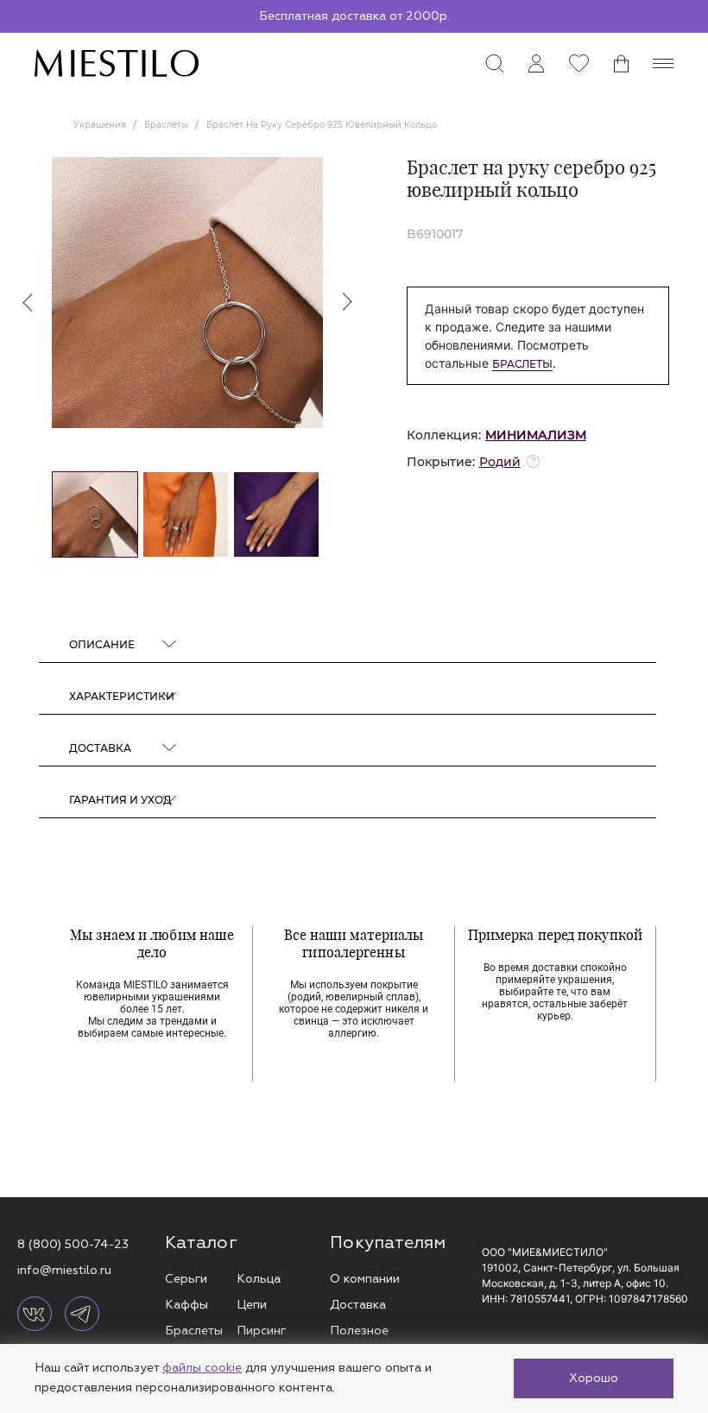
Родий (500, 462)
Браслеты (522, 363)
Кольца (259, 1278)
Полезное (359, 1330)
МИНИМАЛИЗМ (535, 435)
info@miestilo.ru (64, 1270)
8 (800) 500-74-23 (73, 1244)
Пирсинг (261, 1330)
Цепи (252, 1304)
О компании (365, 1278)
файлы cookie (202, 1367)
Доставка (358, 1304)
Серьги (186, 1278)
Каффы (186, 1304)
